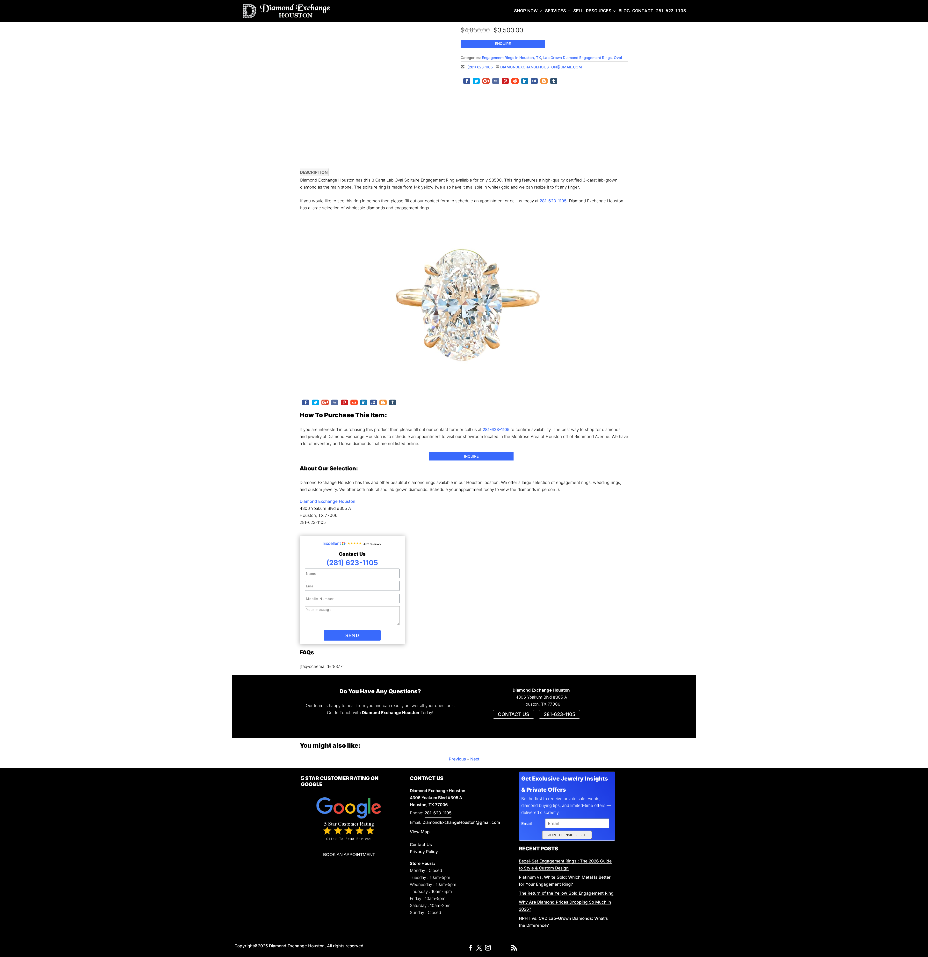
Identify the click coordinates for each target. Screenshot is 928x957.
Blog (624, 11)
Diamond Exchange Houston (327, 501)
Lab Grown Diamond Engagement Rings (577, 57)
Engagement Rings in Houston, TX (511, 57)
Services (555, 11)
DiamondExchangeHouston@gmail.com (461, 822)
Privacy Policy (424, 851)
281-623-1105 (671, 11)
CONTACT (642, 11)
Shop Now (526, 11)
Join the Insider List (567, 835)
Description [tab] (314, 172)
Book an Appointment (349, 854)
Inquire (471, 456)
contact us (513, 714)
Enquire (503, 43)
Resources (598, 11)
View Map (420, 831)
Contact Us (421, 844)
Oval (618, 57)
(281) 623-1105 (479, 67)
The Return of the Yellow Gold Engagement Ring (566, 893)
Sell (578, 11)
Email (526, 823)
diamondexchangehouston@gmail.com (541, 67)
